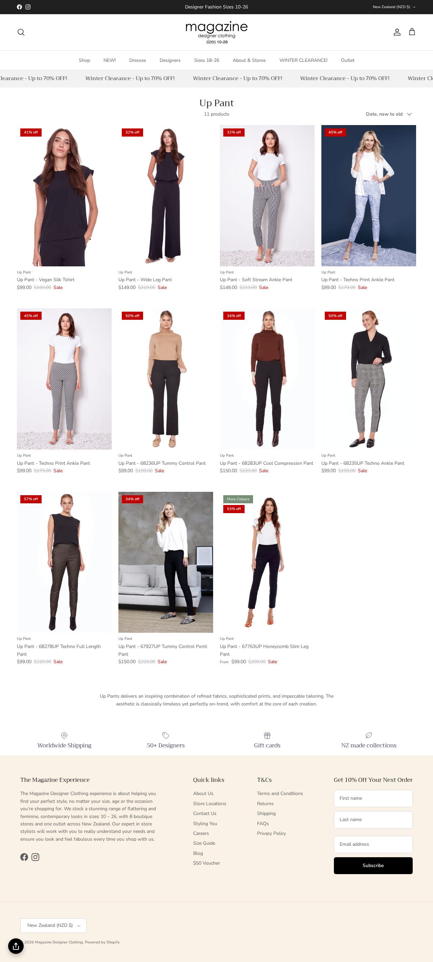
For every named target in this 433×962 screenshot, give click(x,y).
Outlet (348, 60)
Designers (170, 60)
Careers (201, 833)
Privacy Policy (271, 833)
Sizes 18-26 (206, 60)
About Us (203, 793)
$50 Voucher (206, 863)
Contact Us (204, 813)
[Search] (21, 32)
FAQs (263, 823)
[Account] (395, 32)
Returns (265, 803)
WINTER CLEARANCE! (303, 60)
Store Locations (209, 803)
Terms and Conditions (280, 793)
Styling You (205, 823)
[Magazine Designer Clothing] (217, 32)
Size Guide (204, 843)
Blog (198, 853)
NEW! (110, 60)
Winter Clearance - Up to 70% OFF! (126, 78)
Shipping (266, 813)
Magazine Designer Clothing (59, 942)
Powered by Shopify (102, 942)
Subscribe (373, 865)
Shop (84, 60)
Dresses (137, 60)
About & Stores (249, 60)
